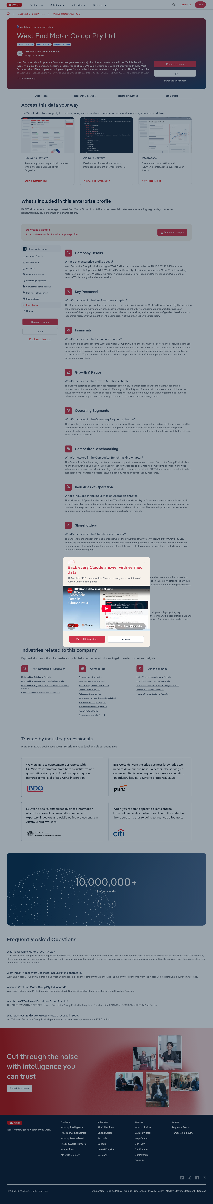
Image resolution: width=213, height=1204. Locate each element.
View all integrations (87, 639)
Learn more (126, 639)
